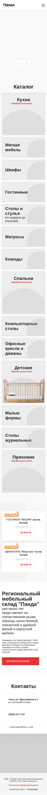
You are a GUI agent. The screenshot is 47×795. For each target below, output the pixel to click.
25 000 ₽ (25, 564)
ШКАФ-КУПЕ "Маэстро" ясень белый (23, 553)
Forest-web (33, 789)
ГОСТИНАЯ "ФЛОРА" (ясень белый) (23, 521)
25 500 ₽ (25, 532)
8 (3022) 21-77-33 (23, 5)
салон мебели (9, 5)
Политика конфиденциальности (23, 785)
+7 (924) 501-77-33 (30, 5)
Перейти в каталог (18, 661)
